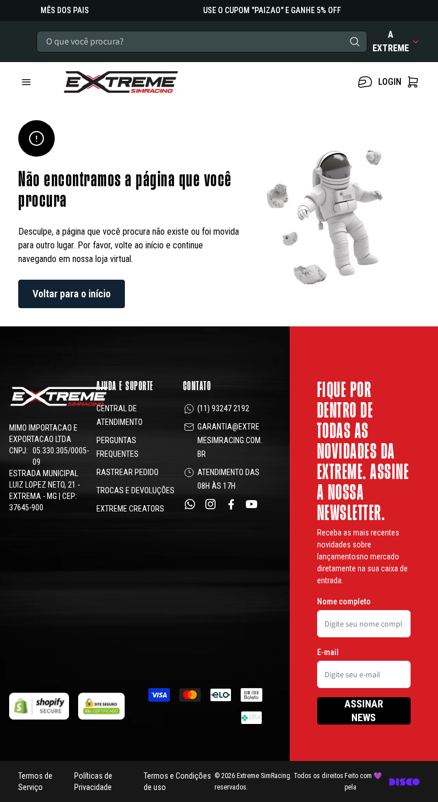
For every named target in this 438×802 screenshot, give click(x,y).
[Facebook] (231, 504)
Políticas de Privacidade (93, 781)
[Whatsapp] (190, 504)
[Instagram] (210, 504)
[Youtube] (251, 504)
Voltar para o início (72, 294)
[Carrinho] (150, 82)
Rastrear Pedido (127, 472)
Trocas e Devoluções (135, 490)
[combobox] (201, 41)
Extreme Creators (130, 508)
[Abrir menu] (36, 82)
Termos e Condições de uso (177, 781)
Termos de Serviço (35, 781)
